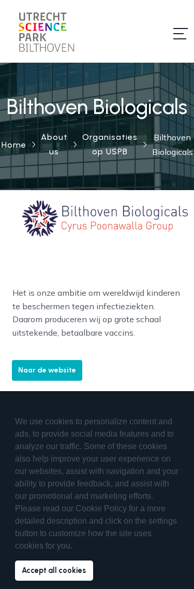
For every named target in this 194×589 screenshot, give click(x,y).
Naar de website (47, 370)
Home (14, 145)
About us (54, 144)
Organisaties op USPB (110, 144)
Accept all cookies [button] (54, 570)
